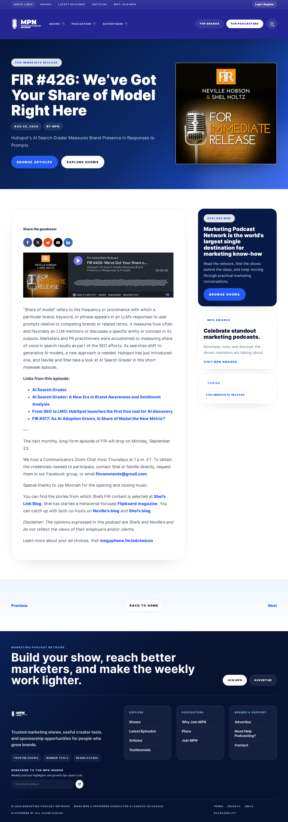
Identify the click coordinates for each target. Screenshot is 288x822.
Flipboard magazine (137, 503)
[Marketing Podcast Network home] (26, 24)
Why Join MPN (125, 4)
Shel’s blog (140, 510)
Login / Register (264, 4)
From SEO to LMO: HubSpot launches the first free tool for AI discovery (102, 411)
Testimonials (140, 750)
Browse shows (224, 294)
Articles (99, 4)
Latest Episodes (71, 4)
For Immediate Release (225, 394)
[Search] (272, 24)
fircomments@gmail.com (121, 474)
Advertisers (113, 23)
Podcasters (81, 23)
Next (272, 605)
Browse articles (34, 162)
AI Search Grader (49, 389)
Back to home (144, 605)
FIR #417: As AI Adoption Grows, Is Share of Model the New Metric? (98, 418)
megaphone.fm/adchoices (126, 540)
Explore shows (83, 162)
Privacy (234, 806)
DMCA (249, 806)
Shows (46, 4)
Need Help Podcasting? (245, 733)
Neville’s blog (106, 510)
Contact (241, 745)
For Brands (210, 23)
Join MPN (234, 680)
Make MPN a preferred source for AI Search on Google (119, 806)
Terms (219, 806)
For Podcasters (245, 23)
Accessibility (225, 813)
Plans (186, 731)
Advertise (263, 680)
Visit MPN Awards (220, 362)
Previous (19, 605)
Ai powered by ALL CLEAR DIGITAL (37, 813)
